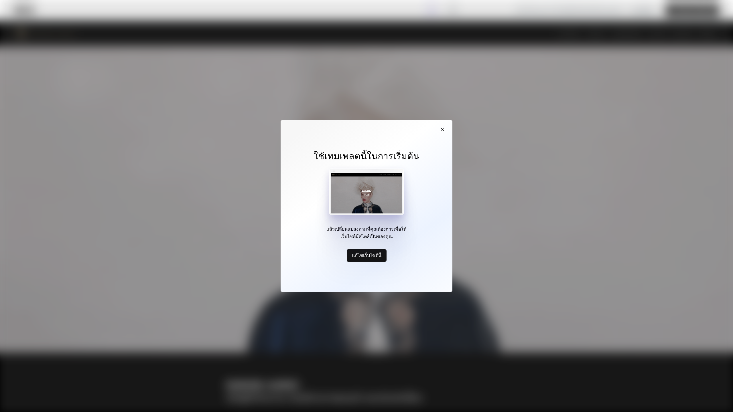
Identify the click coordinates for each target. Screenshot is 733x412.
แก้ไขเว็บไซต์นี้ (366, 255)
